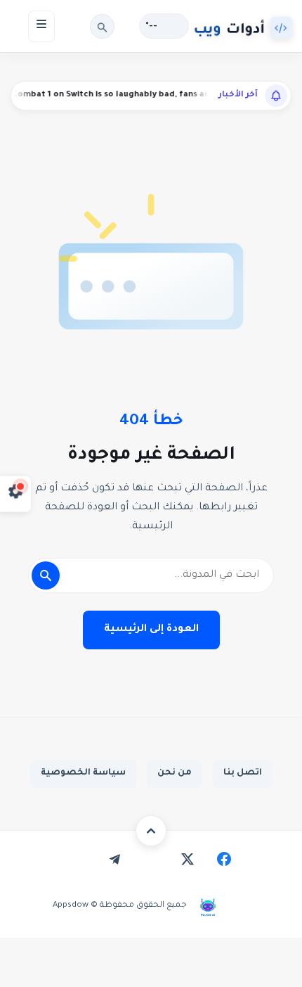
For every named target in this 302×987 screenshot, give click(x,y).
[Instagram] (151, 859)
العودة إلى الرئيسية (151, 629)
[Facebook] (224, 859)
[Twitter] (187, 859)
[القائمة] (41, 26)
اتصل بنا (242, 773)
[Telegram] (114, 859)
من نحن (174, 773)
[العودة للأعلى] (151, 830)
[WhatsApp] (78, 859)
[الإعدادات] (16, 493)
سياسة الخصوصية (83, 773)
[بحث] (102, 26)
